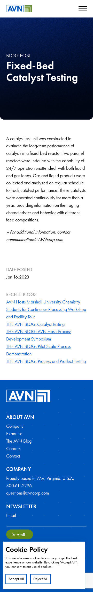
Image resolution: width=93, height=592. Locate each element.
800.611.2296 (19, 485)
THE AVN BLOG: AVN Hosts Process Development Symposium (38, 335)
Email (11, 515)
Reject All (40, 579)
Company (15, 426)
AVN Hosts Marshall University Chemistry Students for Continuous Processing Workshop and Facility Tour (46, 309)
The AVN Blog (19, 441)
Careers (13, 448)
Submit (18, 534)
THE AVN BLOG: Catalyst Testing (35, 324)
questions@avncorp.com (27, 493)
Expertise (14, 433)
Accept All (16, 579)
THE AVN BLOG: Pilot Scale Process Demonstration (38, 350)
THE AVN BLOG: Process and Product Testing (46, 361)
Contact (13, 456)
